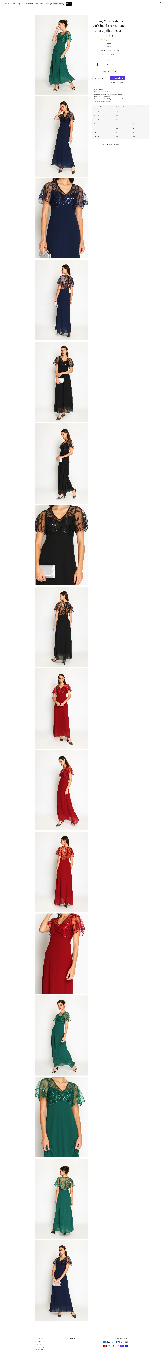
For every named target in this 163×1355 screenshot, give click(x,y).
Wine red (115, 54)
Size (109, 61)
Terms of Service (40, 1341)
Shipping (106, 40)
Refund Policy (39, 1349)
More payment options (117, 82)
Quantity (103, 71)
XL (112, 64)
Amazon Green (105, 50)
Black (116, 50)
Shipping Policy (39, 1347)
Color (109, 46)
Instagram (72, 1338)
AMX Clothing (124, 1338)
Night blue (103, 54)
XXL (118, 64)
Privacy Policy (39, 1344)
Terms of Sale (39, 1338)
